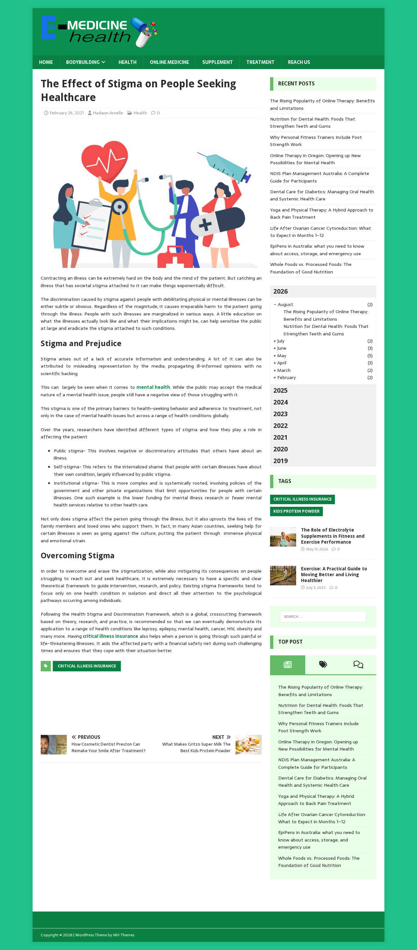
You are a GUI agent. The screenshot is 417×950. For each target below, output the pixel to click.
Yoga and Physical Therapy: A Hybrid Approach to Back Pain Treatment (316, 800)
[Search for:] (323, 616)
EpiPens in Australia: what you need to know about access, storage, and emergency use (317, 249)
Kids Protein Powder (296, 511)
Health (128, 62)
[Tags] (323, 664)
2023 (280, 414)
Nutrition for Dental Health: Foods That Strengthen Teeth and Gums (312, 122)
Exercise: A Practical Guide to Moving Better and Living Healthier (334, 574)
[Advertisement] (159, 701)
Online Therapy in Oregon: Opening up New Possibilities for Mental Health (315, 159)
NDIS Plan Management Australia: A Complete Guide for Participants (316, 763)
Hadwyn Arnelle (108, 113)
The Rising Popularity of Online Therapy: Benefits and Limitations (325, 315)
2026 (280, 291)
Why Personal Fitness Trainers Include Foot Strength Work (318, 727)
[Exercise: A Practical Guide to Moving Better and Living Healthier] (283, 581)
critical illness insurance (110, 636)
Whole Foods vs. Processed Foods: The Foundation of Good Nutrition (311, 268)
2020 (280, 449)
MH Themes (123, 935)
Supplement (217, 62)
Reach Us (299, 62)
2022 (280, 426)
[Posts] (288, 664)
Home (46, 62)
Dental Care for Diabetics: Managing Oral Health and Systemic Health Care (322, 195)
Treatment (260, 62)
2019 (280, 461)
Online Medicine (169, 62)
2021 (280, 437)
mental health (153, 387)
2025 (280, 390)
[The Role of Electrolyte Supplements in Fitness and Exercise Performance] (283, 543)
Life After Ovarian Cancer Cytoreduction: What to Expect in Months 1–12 (320, 232)
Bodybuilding (83, 62)
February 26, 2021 (67, 113)
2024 (280, 402)
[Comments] (358, 664)
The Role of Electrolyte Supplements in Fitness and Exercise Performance (333, 535)
